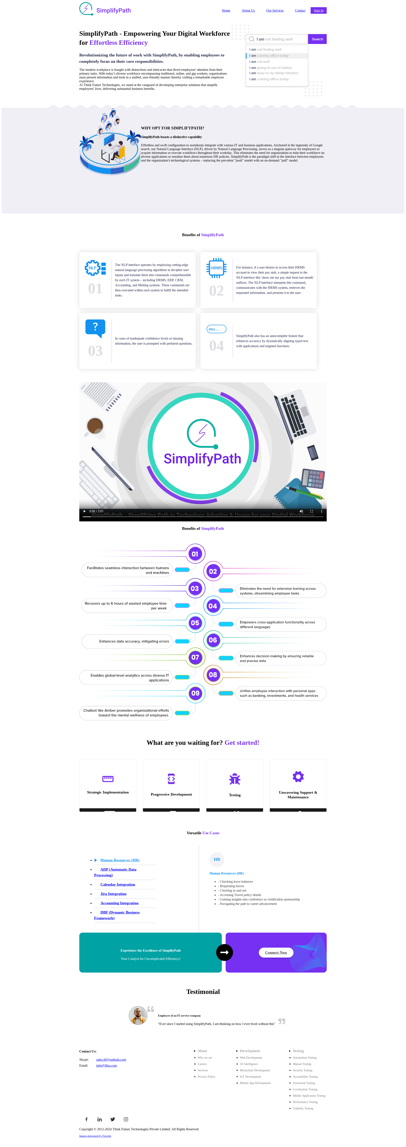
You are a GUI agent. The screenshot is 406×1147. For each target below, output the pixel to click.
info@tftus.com (106, 1065)
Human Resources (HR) (120, 860)
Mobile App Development (255, 1083)
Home (226, 10)
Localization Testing (305, 1089)
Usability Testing (303, 1108)
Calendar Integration (117, 884)
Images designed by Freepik (95, 1136)
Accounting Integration (119, 903)
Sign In (319, 10)
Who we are (205, 1057)
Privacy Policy (206, 1076)
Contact (300, 10)
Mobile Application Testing (309, 1095)
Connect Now (276, 952)
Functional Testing (304, 1083)
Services (203, 1070)
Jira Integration (113, 894)
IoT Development (250, 1076)
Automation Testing (305, 1057)
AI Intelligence (249, 1064)
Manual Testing (302, 1064)
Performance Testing (305, 1102)
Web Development (251, 1057)
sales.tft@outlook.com (111, 1059)
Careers (202, 1064)
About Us (248, 10)
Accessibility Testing (305, 1076)
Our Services (275, 10)
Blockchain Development (255, 1070)
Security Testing (302, 1070)
